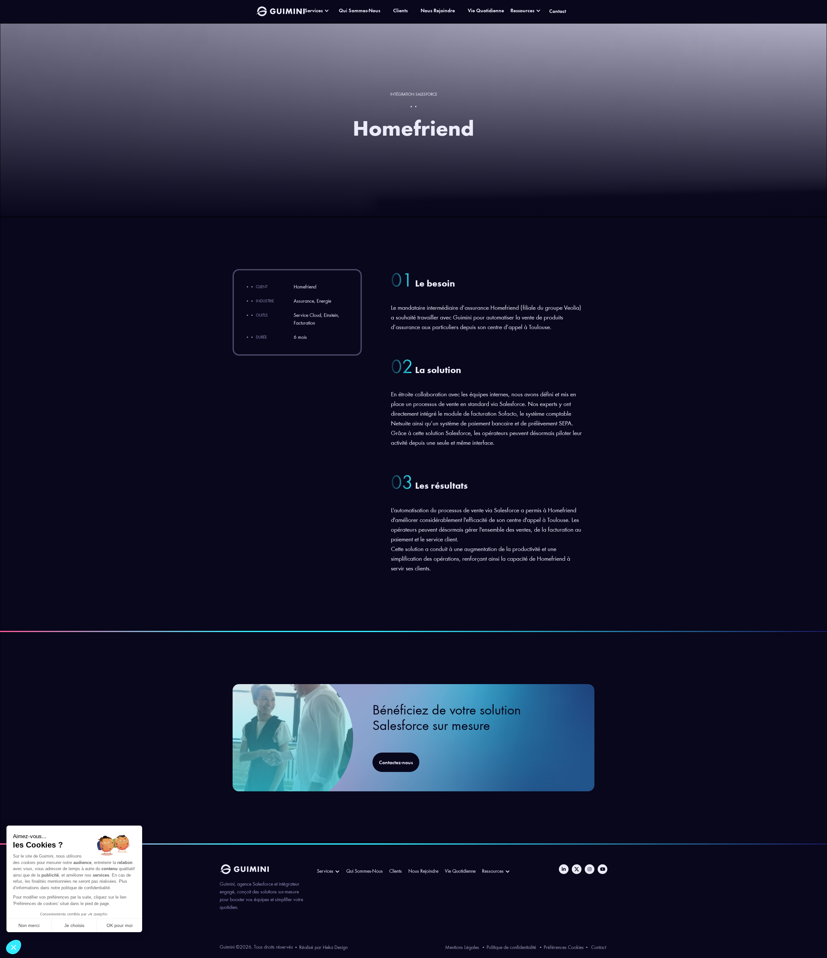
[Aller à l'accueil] (280, 11)
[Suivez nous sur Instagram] (589, 869)
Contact (598, 947)
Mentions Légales (462, 947)
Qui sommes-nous (364, 871)
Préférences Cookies (564, 947)
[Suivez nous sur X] (576, 869)
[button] (13, 947)
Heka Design (335, 947)
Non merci (28, 925)
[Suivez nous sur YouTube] (602, 869)
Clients (395, 871)
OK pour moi (119, 925)
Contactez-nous (396, 762)
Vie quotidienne (460, 871)
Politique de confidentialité (511, 947)
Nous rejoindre (423, 871)
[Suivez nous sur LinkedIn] (564, 869)
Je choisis (74, 925)
